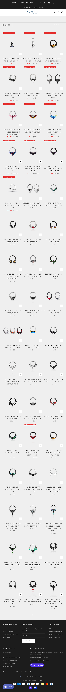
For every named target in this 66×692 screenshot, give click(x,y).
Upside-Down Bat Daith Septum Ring (12, 346)
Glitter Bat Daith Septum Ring (53, 275)
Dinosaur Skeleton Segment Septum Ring (13, 95)
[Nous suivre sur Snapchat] (30, 671)
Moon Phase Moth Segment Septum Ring (33, 169)
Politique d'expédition (8, 631)
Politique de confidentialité (10, 660)
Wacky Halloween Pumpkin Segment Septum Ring (53, 453)
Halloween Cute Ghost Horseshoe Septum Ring (53, 489)
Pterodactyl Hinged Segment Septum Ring (53, 95)
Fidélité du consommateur (56, 634)
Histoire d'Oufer (7, 652)
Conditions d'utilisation (9, 663)
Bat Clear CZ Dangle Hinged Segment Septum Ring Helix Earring (53, 602)
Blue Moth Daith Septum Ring (33, 346)
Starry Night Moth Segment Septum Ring (53, 132)
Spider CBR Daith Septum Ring (53, 241)
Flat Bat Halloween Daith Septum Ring (53, 381)
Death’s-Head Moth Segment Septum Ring (33, 132)
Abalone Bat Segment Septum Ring (12, 453)
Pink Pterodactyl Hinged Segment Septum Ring (12, 132)
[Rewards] (8, 686)
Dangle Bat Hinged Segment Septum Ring (12, 565)
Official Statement (7, 666)
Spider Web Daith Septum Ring (12, 417)
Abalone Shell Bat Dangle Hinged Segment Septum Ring (53, 527)
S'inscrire (29, 641)
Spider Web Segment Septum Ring (53, 564)
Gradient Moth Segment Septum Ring (12, 169)
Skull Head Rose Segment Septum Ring (33, 565)
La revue (5, 629)
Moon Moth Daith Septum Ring (12, 312)
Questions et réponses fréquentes (12, 658)
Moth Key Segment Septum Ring (33, 94)
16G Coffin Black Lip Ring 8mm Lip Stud (12, 60)
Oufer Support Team (54, 637)
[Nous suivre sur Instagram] (12, 671)
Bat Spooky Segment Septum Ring (53, 417)
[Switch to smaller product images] (6, 25)
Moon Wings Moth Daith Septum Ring (33, 417)
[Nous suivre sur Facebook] (3, 671)
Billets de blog (6, 655)
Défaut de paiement (8, 637)
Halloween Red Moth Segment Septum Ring (33, 453)
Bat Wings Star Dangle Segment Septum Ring (12, 382)
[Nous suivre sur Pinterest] (17, 671)
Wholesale (52, 629)
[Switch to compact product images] (9, 25)
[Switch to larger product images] (3, 25)
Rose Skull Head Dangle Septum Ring (33, 600)
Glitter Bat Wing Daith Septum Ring (53, 204)
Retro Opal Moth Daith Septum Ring (33, 525)
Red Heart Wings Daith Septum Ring (33, 241)
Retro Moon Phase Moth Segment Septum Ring (12, 526)
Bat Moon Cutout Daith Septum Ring (33, 275)
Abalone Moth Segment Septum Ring (12, 489)
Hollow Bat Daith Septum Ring (12, 241)
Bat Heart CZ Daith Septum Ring (53, 312)
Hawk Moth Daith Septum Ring (53, 346)
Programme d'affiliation (55, 631)
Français (41, 676)
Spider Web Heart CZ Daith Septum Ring (33, 204)
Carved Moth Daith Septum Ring (33, 312)
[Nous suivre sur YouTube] (21, 671)
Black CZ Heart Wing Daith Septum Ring (33, 489)
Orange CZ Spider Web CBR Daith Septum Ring (12, 276)
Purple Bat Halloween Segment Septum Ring (53, 169)
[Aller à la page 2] (38, 615)
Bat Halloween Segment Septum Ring (12, 205)
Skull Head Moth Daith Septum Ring (33, 381)
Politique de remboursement (10, 634)
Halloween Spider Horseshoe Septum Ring (12, 601)
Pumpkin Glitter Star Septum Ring (53, 60)
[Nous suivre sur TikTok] (26, 671)
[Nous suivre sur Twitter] (8, 671)
